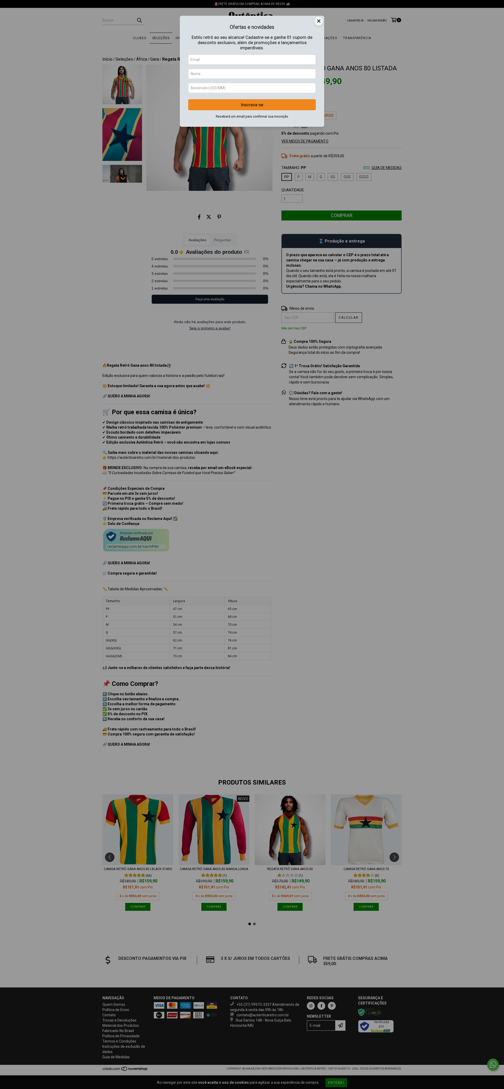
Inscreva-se (252, 104)
